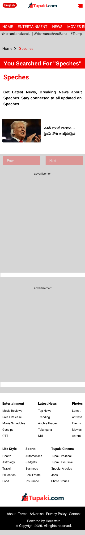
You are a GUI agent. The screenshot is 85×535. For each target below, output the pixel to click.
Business (32, 468)
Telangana (45, 429)
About (11, 513)
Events (76, 423)
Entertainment (32, 26)
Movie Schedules (13, 423)
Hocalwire (53, 520)
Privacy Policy (56, 513)
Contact (75, 513)
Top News (44, 410)
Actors (76, 436)
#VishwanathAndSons (50, 34)
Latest (76, 410)
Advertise (37, 513)
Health (6, 456)
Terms (22, 513)
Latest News (47, 403)
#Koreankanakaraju (15, 34)
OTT (5, 436)
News (57, 26)
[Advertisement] (42, 220)
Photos (77, 403)
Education (9, 475)
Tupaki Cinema (62, 449)
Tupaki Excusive (62, 462)
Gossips (7, 429)
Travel (6, 468)
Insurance (32, 481)
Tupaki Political (61, 456)
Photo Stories (60, 481)
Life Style (9, 449)
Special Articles (61, 468)
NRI (40, 436)
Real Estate (33, 475)
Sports (30, 449)
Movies (77, 429)
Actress (77, 417)
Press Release (12, 417)
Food (5, 481)
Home (7, 26)
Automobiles (34, 456)
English (9, 5)
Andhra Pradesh (48, 423)
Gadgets (31, 462)
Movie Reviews (12, 410)
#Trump (76, 34)
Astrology (8, 462)
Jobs (54, 475)
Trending (44, 417)
